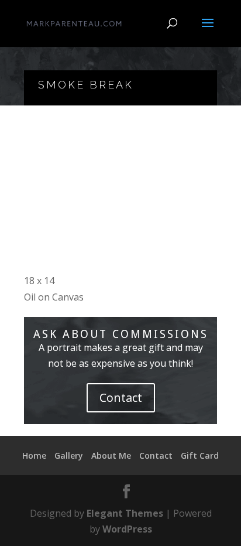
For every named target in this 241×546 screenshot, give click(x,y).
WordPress (127, 529)
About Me (111, 455)
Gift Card (200, 455)
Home (34, 455)
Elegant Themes (125, 513)
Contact (120, 397)
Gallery (68, 455)
